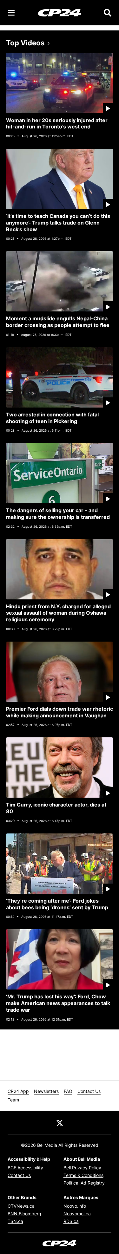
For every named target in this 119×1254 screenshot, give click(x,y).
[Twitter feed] (59, 1123)
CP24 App (18, 1091)
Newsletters (46, 1091)
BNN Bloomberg (24, 1213)
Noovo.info (74, 1206)
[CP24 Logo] (59, 12)
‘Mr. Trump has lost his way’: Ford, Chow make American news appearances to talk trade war (58, 1003)
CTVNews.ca (21, 1206)
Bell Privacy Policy (82, 1167)
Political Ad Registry (84, 1182)
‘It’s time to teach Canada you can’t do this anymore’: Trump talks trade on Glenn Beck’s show (58, 222)
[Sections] (11, 12)
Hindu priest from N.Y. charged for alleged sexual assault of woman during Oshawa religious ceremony (58, 613)
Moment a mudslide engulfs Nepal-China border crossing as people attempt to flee (57, 321)
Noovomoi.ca (77, 1213)
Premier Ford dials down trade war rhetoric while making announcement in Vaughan (59, 712)
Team (13, 1099)
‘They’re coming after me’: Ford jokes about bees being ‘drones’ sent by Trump (57, 904)
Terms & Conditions (83, 1175)
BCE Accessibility (25, 1167)
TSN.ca (15, 1221)
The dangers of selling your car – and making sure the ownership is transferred (58, 513)
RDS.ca (71, 1221)
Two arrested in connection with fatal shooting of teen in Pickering (52, 417)
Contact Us (89, 1091)
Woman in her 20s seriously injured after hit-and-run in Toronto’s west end (57, 123)
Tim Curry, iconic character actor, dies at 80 (56, 807)
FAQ (68, 1091)
